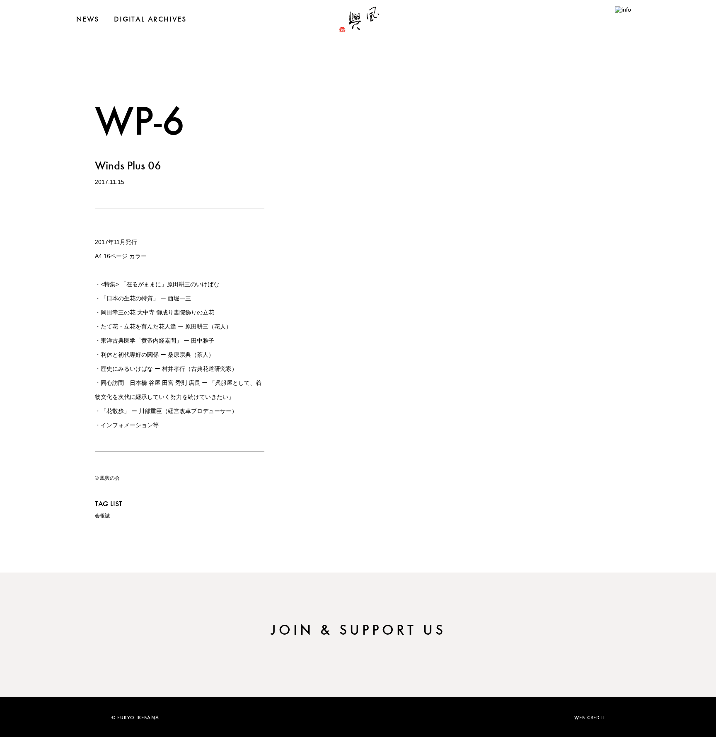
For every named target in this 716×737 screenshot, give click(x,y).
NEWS (87, 19)
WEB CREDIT (589, 717)
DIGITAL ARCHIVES (150, 19)
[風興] (358, 29)
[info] (627, 9)
